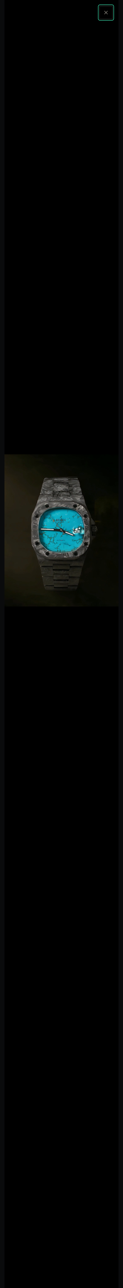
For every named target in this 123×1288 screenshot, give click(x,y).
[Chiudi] (106, 12)
